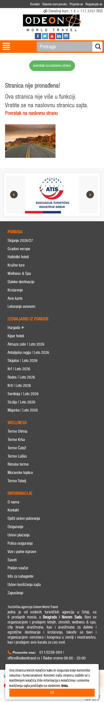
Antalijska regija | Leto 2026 (28, 352)
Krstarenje (15, 290)
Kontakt (13, 510)
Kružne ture (16, 265)
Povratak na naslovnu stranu (31, 113)
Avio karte (15, 298)
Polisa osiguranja (20, 543)
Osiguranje (15, 526)
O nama (13, 502)
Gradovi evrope (19, 248)
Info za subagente (20, 576)
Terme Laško (17, 456)
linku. (65, 686)
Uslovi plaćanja (19, 535)
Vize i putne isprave (22, 551)
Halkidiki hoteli (18, 256)
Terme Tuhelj (17, 480)
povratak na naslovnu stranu (52, 65)
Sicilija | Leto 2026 (21, 402)
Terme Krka (16, 439)
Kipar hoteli (16, 336)
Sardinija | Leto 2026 (23, 393)
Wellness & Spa (19, 273)
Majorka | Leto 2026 (23, 410)
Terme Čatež (17, 448)
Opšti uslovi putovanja (24, 518)
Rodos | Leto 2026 (21, 377)
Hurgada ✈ (16, 327)
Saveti (12, 560)
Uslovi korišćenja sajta (24, 584)
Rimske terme (18, 464)
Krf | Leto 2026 (19, 368)
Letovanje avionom (21, 306)
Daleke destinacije (21, 281)
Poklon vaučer (18, 568)
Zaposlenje (15, 592)
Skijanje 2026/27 (20, 240)
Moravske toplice (20, 472)
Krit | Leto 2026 (19, 385)
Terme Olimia (17, 431)
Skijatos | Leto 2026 (23, 360)
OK (52, 692)
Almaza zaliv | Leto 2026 (26, 344)
